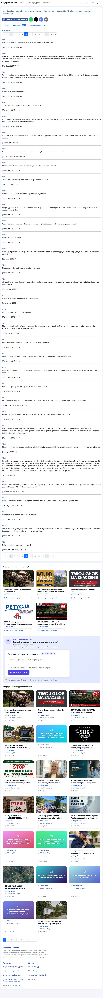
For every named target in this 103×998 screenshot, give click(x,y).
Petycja (6, 25)
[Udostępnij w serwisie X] (36, 19)
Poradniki (7, 963)
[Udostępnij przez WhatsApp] (31, 19)
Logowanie (84, 3)
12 (30, 34)
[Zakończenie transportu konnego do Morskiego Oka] (18, 585)
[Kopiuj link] (46, 19)
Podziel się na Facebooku (17, 19)
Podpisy (20, 25)
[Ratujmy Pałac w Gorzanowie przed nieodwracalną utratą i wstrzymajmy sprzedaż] (51, 585)
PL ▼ (24, 2)
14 (39, 34)
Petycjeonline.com (9, 3)
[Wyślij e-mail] (41, 19)
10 (22, 34)
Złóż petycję (96, 3)
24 (51, 34)
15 (43, 34)
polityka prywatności (38, 25)
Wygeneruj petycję (20, 672)
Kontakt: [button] (46, 3)
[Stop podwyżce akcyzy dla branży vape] (84, 585)
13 (35, 34)
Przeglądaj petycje (34, 3)
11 (26, 34)
